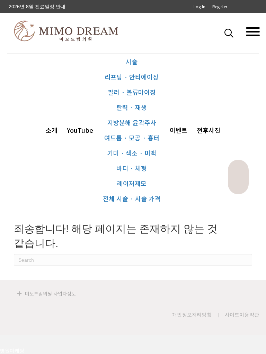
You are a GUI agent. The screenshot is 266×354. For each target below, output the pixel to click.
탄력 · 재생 (131, 107)
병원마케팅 (12, 350)
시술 (132, 61)
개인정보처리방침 (192, 314)
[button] (230, 32)
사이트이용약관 (242, 314)
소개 (51, 129)
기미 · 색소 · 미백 (131, 152)
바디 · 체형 (131, 168)
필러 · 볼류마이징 (132, 91)
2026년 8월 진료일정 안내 (37, 6)
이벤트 (178, 129)
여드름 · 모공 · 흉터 (131, 137)
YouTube (80, 129)
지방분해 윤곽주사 (131, 122)
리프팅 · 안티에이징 (132, 76)
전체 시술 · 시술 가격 (131, 198)
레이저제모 (132, 183)
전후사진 (208, 129)
